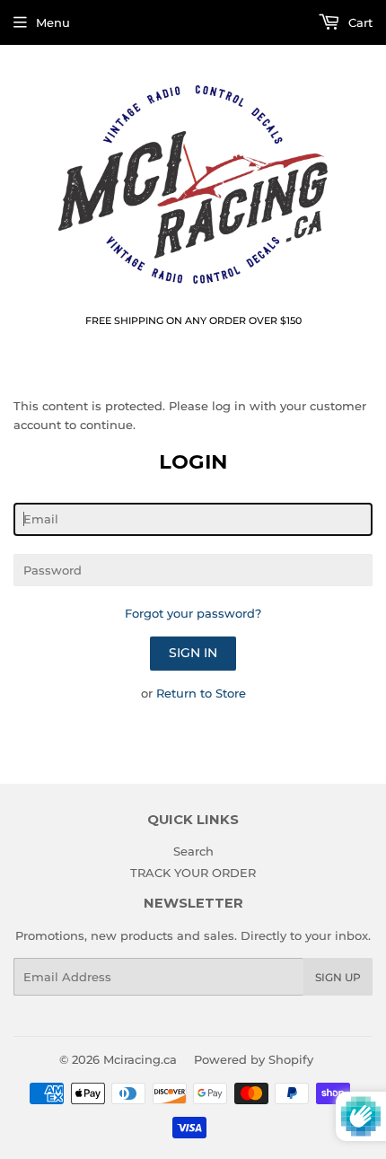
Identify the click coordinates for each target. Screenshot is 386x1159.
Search (193, 851)
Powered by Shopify (253, 1059)
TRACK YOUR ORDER (193, 872)
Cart (359, 22)
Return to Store (201, 693)
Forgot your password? (193, 613)
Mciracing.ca (140, 1059)
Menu (53, 22)
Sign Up (338, 977)
